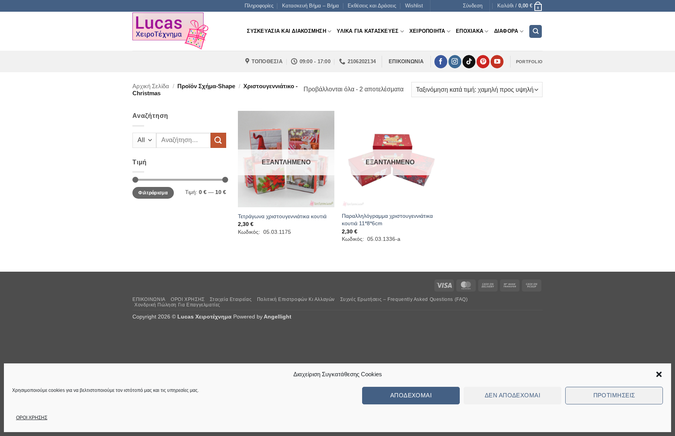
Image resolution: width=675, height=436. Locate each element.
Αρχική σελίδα (150, 86)
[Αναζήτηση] (535, 31)
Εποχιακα (469, 31)
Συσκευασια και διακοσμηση (286, 31)
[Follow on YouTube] (497, 61)
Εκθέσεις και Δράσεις (372, 6)
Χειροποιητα (427, 31)
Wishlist (414, 6)
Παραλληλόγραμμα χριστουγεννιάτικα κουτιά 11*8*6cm (387, 219)
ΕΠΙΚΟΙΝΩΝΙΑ (149, 299)
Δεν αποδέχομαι (512, 395)
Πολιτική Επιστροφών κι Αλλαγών (296, 299)
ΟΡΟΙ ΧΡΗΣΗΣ (31, 417)
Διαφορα (506, 31)
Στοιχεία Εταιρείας (231, 299)
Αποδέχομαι (411, 395)
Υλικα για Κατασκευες (367, 31)
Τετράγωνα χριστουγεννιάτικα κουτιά (282, 216)
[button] (659, 374)
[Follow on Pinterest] (483, 61)
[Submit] (218, 140)
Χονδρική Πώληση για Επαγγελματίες (177, 305)
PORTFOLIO (529, 61)
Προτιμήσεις (614, 395)
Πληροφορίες (259, 6)
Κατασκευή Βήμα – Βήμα (310, 6)
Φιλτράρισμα (153, 193)
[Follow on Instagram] (454, 61)
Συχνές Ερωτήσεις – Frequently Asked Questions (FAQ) (404, 299)
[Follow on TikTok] (468, 61)
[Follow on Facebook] (440, 61)
